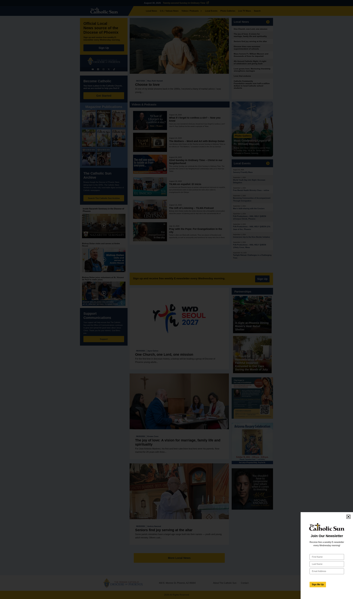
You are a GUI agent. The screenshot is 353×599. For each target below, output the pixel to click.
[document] (176, 299)
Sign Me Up (318, 584)
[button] (348, 516)
